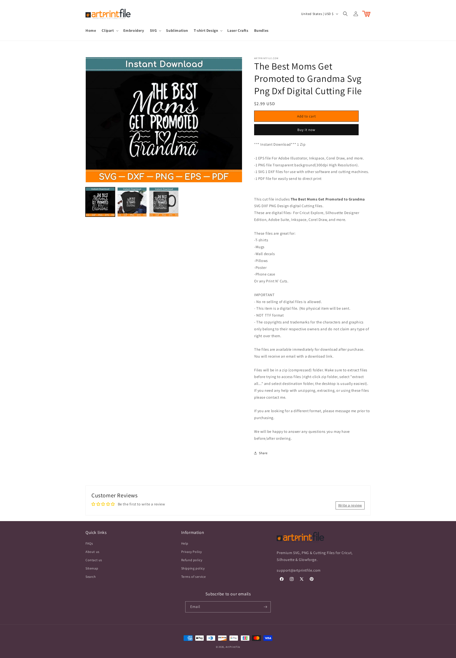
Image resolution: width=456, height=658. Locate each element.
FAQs (89, 543)
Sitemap (92, 568)
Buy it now (306, 129)
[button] (109, 30)
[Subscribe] (265, 606)
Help (184, 543)
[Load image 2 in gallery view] (132, 202)
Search (91, 576)
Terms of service (193, 576)
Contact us (94, 560)
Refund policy (191, 560)
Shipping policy (193, 568)
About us (93, 552)
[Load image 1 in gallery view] (100, 202)
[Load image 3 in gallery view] (164, 202)
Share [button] (263, 453)
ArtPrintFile (233, 647)
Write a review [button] (350, 505)
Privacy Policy (191, 552)
